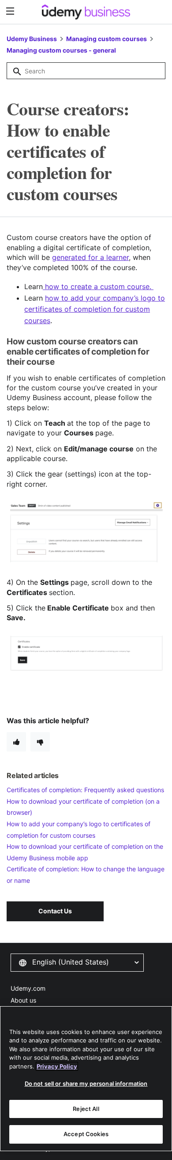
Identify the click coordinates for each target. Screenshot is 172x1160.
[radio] (16, 742)
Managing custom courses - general (61, 50)
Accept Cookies (86, 1133)
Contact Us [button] (55, 911)
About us (23, 1000)
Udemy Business (32, 38)
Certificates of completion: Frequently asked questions (85, 790)
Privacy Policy (57, 1066)
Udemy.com (28, 988)
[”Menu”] (11, 11)
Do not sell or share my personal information (86, 1083)
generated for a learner (90, 257)
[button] (77, 962)
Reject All (86, 1108)
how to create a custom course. (98, 286)
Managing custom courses (106, 38)
